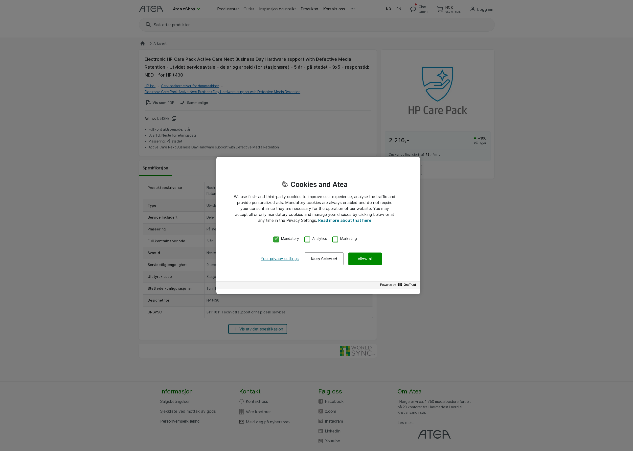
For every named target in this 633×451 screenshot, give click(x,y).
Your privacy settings (280, 258)
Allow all (365, 258)
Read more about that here (344, 220)
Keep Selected (324, 258)
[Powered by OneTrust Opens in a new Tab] (399, 286)
